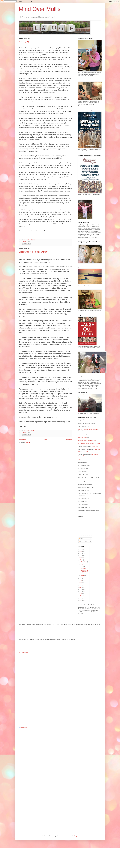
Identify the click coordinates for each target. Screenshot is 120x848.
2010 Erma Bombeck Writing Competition (88, 429)
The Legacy (24, 41)
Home (45, 439)
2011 (81, 591)
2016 (81, 580)
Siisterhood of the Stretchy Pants (33, 252)
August (83, 564)
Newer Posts (22, 439)
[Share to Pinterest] (30, 244)
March (82, 575)
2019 (81, 557)
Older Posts (69, 439)
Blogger (76, 836)
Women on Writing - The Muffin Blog (87, 440)
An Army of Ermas (82, 437)
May (82, 566)
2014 (81, 585)
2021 (81, 555)
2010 (81, 593)
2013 (81, 587)
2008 (81, 598)
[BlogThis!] (25, 244)
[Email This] (23, 244)
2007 (81, 600)
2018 (81, 560)
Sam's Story (95, 446)
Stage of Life (81, 434)
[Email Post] (28, 241)
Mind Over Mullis (39, 9)
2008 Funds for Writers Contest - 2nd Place (89, 443)
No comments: (23, 241)
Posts (81, 538)
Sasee (79, 459)
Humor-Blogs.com (23, 652)
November (83, 562)
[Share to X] (27, 244)
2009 (81, 596)
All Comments (83, 541)
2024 (81, 551)
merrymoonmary (63, 836)
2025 (81, 549)
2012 (81, 589)
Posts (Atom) (29, 442)
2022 (81, 553)
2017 (81, 578)
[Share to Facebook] (29, 244)
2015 (81, 582)
